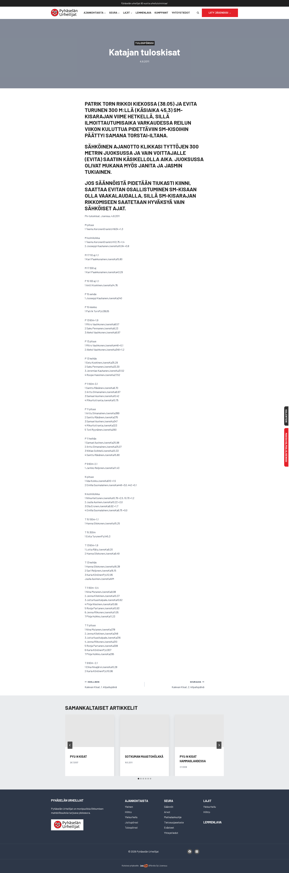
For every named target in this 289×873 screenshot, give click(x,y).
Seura (168, 801)
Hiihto (128, 811)
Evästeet (169, 827)
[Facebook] (189, 851)
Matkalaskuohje (173, 817)
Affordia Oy (153, 865)
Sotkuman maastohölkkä (144, 756)
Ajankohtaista (136, 801)
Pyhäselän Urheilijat (67, 800)
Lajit (207, 801)
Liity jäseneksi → (220, 12)
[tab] (138, 778)
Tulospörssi (144, 43)
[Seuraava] (219, 745)
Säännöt (168, 806)
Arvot (167, 811)
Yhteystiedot (181, 12)
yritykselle (134, 865)
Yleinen (129, 806)
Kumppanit (161, 12)
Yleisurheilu (131, 817)
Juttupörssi (131, 822)
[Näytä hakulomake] (198, 12)
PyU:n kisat (78, 756)
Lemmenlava (143, 12)
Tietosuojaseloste (174, 822)
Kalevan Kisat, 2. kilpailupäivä (188, 685)
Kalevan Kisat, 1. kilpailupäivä (101, 685)
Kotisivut (125, 865)
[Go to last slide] (70, 745)
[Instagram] (196, 851)
